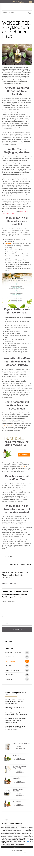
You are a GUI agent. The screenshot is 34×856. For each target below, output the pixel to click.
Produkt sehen (24, 455)
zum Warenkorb (19, 748)
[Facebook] (3, 556)
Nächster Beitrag (26, 564)
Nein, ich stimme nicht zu (17, 850)
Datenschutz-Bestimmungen (11, 823)
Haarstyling (16, 679)
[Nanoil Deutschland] (17, 1)
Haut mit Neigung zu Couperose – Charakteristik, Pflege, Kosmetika (16, 714)
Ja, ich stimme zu (17, 847)
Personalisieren (17, 853)
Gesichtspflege (16, 661)
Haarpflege (16, 674)
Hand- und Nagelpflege (16, 652)
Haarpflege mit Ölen (16, 670)
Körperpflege (16, 657)
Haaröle (16, 666)
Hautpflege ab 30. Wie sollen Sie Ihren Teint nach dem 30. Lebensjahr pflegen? (15, 720)
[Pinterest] (6, 556)
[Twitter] (8, 556)
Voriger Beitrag (14, 564)
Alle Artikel (9, 648)
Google (27, 841)
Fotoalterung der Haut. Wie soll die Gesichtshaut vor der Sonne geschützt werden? (16, 701)
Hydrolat (22, 466)
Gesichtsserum (8, 425)
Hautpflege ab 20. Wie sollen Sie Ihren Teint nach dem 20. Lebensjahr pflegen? (15, 727)
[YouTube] (11, 556)
